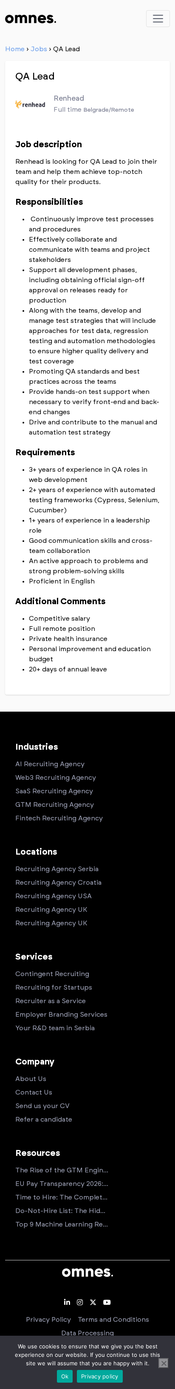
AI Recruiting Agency (50, 764)
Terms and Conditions (113, 1319)
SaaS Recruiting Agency (54, 791)
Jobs (39, 49)
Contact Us (33, 1092)
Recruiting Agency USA (53, 896)
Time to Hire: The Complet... (61, 1197)
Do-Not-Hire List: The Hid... (60, 1210)
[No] (163, 1363)
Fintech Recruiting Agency (59, 818)
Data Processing (87, 1333)
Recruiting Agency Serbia (57, 869)
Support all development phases (82, 270)
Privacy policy (100, 1376)
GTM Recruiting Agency (54, 804)
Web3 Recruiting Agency (55, 777)
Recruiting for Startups (53, 987)
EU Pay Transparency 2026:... (61, 1183)
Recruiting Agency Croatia (58, 882)
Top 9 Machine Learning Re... (61, 1224)
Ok (65, 1376)
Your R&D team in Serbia (55, 1028)
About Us (30, 1078)
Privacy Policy (48, 1319)
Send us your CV (42, 1106)
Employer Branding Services (61, 1014)
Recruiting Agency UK (51, 909)
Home (15, 49)
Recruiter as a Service (50, 1001)
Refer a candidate (43, 1119)
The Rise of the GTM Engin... (61, 1170)
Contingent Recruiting (52, 974)
